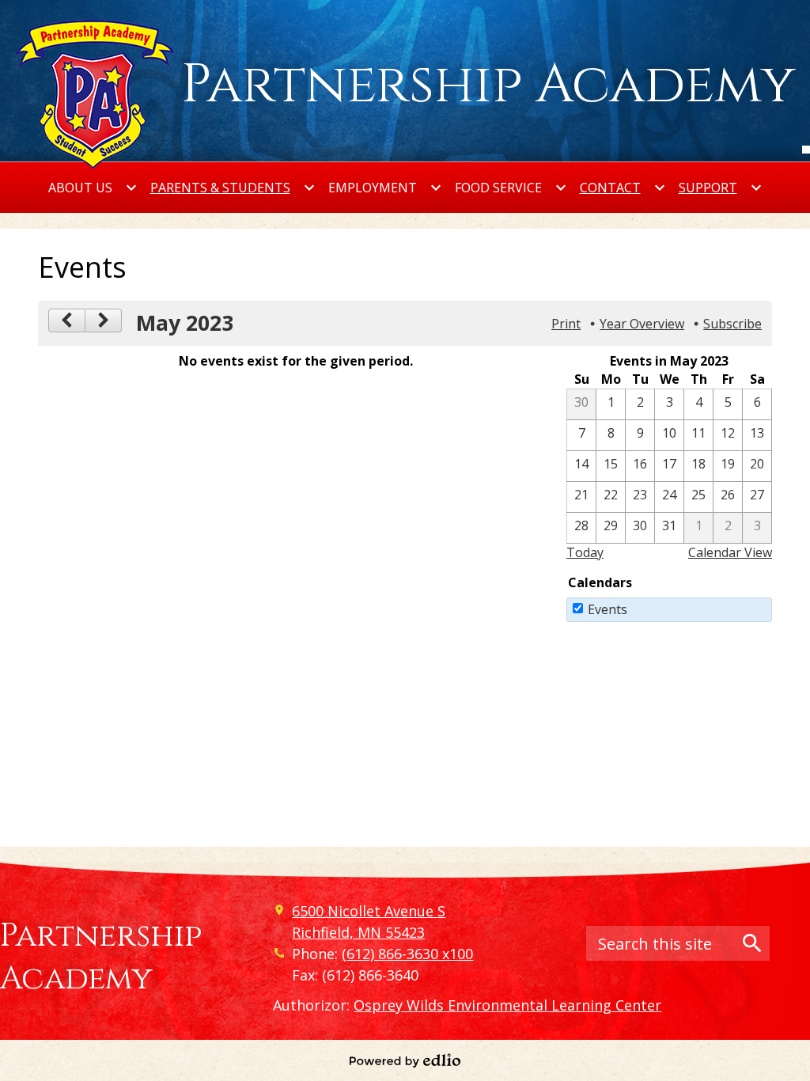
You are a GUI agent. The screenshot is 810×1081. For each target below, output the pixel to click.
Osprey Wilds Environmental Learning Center (507, 1005)
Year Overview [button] (642, 323)
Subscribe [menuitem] (732, 323)
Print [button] (566, 323)
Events (607, 609)
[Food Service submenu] (511, 187)
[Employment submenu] (385, 187)
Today (585, 552)
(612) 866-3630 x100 (407, 953)
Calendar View (730, 552)
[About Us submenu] (93, 187)
